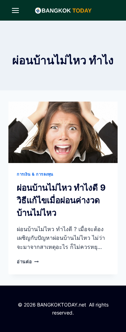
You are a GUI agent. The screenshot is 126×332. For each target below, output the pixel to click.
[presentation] (63, 132)
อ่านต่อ (27, 261)
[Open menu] (15, 10)
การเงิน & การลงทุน (35, 174)
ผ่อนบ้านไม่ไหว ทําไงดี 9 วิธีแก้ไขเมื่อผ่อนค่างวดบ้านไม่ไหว (61, 200)
